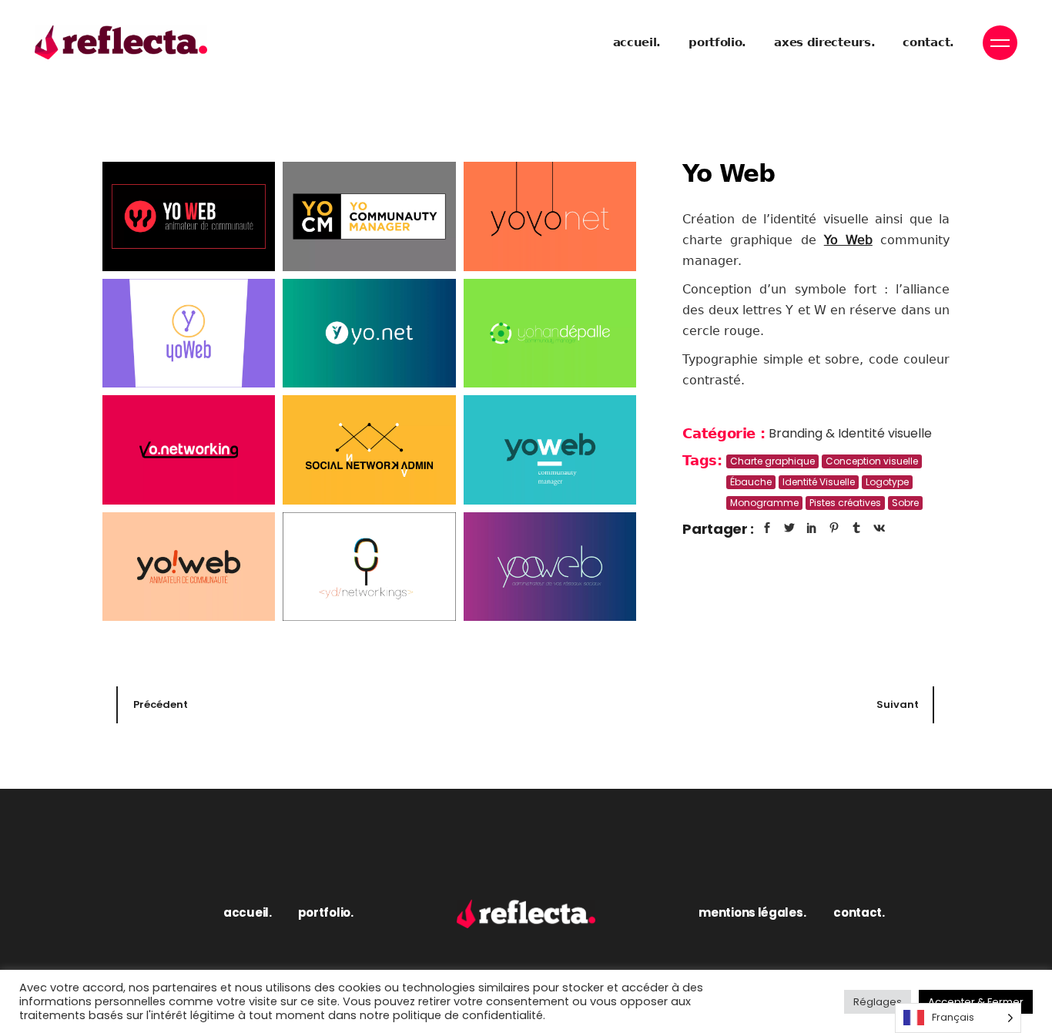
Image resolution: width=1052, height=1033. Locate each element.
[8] (369, 450)
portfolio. (325, 912)
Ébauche (751, 481)
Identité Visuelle (818, 481)
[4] (189, 333)
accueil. (247, 912)
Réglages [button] (877, 1001)
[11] (369, 567)
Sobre (905, 502)
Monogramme (764, 502)
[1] (189, 216)
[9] (550, 450)
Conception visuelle (872, 461)
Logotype (887, 481)
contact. (859, 912)
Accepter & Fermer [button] (976, 1001)
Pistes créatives (845, 502)
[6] (550, 333)
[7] (189, 450)
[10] (189, 567)
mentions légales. (752, 912)
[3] (550, 216)
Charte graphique (772, 461)
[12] (550, 567)
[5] (369, 333)
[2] (369, 216)
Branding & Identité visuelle (850, 433)
